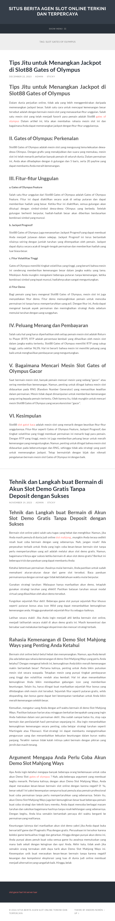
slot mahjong (63, 537)
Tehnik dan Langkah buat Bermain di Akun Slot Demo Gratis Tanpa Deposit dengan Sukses (56, 488)
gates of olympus (39, 776)
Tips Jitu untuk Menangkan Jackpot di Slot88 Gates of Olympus (55, 66)
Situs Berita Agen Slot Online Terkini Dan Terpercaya (57, 11)
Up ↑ (77, 913)
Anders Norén (94, 910)
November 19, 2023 (20, 502)
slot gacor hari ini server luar (23, 892)
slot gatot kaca (26, 424)
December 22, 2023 (20, 76)
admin (39, 76)
